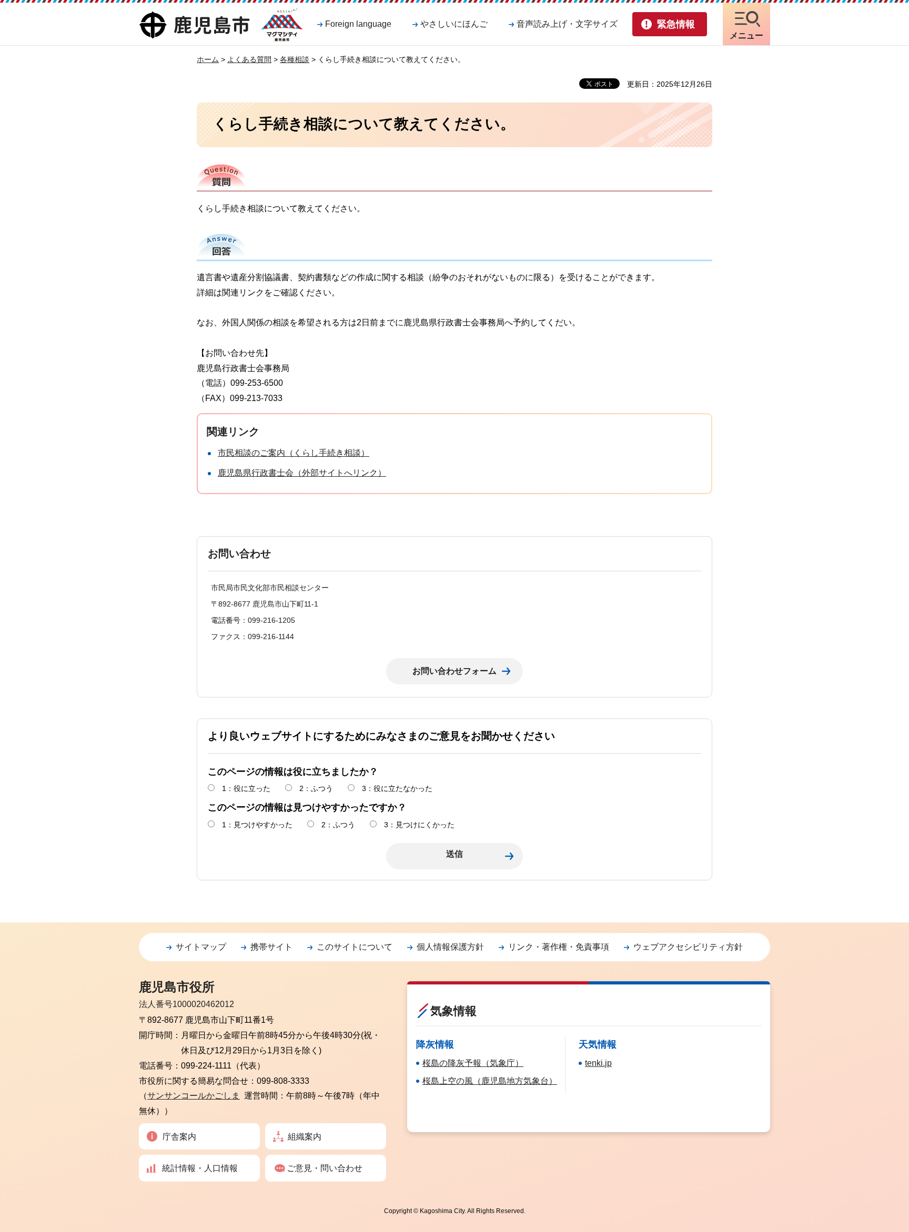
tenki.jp (598, 1063)
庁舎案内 (179, 1136)
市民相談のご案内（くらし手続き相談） (293, 452)
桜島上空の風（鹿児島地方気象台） (489, 1080)
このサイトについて (354, 946)
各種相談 (294, 59)
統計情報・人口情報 (200, 1168)
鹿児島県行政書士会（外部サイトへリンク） (302, 472)
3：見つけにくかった (419, 824)
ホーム (208, 59)
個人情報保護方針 (450, 946)
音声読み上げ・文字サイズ (567, 23)
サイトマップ (201, 946)
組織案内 (304, 1136)
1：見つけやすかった (257, 824)
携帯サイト (271, 946)
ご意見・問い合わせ (324, 1168)
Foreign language (358, 23)
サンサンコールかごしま (193, 1095)
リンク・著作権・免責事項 (558, 946)
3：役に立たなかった (397, 788)
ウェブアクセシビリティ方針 (688, 946)
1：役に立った (246, 788)
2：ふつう (316, 788)
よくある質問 (249, 59)
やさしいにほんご (454, 23)
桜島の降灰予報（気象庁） (472, 1063)
